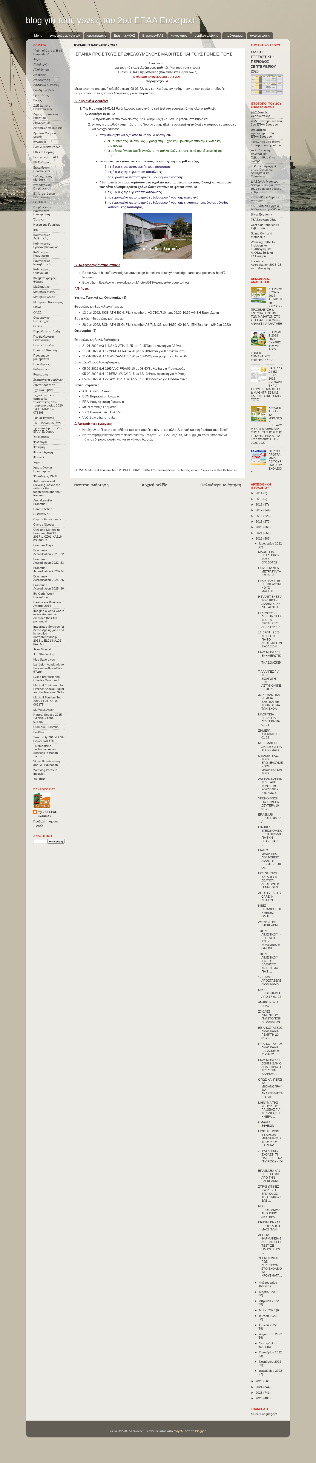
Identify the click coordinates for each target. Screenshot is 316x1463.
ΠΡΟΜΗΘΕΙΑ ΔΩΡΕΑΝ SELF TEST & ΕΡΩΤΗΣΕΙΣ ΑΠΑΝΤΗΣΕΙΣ (270, 619)
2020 (259, 527)
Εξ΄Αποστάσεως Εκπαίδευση (44, 195)
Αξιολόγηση (41, 69)
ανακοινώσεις (260, 35)
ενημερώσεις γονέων (65, 35)
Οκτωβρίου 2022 (270, 1352)
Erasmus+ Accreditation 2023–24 (48, 569)
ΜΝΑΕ (37, 307)
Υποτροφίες (41, 436)
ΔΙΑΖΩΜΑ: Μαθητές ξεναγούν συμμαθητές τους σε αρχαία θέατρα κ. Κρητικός (266, 187)
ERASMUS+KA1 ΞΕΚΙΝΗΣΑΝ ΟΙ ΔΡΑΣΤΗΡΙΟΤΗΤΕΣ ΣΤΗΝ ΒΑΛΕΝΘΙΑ (270, 1067)
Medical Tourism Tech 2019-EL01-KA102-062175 (122, 470)
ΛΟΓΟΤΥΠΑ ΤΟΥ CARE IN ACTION (269, 896)
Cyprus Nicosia (43, 524)
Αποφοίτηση (41, 80)
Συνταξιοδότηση (44, 384)
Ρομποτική (40, 374)
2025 (259, 1392)
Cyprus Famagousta (47, 519)
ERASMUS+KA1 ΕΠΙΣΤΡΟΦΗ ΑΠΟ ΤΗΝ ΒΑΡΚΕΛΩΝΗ (269, 1176)
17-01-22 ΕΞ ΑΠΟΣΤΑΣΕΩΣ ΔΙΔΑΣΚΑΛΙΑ (269, 981)
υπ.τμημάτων (96, 35)
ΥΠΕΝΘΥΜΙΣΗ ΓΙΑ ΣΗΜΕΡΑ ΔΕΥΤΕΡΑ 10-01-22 (269, 804)
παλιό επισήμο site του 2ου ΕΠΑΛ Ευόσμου (266, 122)
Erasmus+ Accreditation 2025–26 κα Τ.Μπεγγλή (266, 265)
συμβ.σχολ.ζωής (206, 35)
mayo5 (178, 1431)
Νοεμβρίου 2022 (270, 1361)
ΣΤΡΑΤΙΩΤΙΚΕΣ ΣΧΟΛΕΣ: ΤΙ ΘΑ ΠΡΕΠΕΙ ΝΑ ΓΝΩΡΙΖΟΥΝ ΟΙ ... (270, 1158)
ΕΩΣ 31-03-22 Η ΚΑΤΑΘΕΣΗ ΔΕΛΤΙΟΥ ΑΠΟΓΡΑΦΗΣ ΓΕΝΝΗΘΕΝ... (269, 880)
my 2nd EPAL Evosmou (47, 814)
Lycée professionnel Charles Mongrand (46, 678)
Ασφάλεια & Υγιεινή (46, 85)
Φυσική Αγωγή (43, 452)
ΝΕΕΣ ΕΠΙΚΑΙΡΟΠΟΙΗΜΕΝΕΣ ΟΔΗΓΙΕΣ (269, 911)
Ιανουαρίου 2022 (270, 543)
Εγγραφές (39, 141)
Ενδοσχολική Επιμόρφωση (42, 186)
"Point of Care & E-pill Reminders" (48, 52)
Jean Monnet (42, 649)
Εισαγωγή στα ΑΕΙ (45, 157)
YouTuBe (39, 778)
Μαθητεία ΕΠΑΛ (44, 291)
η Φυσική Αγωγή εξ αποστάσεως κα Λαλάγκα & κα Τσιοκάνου (263, 171)
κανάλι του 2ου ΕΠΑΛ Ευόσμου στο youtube (266, 143)
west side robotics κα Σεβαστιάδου (265, 226)
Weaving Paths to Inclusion (45, 771)
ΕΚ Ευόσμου (42, 162)
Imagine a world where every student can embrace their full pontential (48, 616)
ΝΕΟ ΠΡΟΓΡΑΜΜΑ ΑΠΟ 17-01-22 (269, 993)
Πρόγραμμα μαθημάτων (41, 357)
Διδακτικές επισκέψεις (47, 128)
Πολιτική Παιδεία (44, 345)
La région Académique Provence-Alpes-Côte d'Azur (48, 668)
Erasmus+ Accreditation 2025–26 (48, 586)
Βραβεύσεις (41, 95)
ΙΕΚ (35, 229)
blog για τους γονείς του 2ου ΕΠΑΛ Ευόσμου (110, 20)
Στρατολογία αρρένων (48, 379)
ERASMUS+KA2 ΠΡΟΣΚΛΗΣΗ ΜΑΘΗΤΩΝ (269, 1226)
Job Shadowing (43, 654)
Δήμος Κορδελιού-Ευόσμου (45, 116)
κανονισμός (179, 35)
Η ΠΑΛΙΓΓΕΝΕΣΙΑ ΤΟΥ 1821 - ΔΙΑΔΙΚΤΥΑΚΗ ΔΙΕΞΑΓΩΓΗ (270, 602)
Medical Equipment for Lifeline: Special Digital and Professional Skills (48, 689)
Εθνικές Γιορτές (43, 152)
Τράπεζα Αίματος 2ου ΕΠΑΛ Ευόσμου (47, 430)
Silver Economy (261, 214)
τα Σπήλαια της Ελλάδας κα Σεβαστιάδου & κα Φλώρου (263, 156)
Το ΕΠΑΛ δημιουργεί (47, 423)
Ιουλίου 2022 (268, 1325)
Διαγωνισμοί (41, 122)
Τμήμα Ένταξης (43, 417)
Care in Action (42, 509)
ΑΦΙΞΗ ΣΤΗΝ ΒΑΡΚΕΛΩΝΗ (268, 923)
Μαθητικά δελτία (44, 297)
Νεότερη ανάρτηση (91, 485)
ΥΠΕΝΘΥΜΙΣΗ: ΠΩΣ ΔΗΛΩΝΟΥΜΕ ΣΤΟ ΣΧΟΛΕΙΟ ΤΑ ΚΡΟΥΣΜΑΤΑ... (270, 1267)
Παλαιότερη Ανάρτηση (220, 485)
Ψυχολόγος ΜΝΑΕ (45, 476)
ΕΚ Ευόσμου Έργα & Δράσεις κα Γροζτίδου (265, 207)
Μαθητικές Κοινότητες (48, 302)
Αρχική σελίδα (154, 485)
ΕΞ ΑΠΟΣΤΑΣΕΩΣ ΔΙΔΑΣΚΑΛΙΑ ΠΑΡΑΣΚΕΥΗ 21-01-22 (270, 1049)
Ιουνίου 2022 (268, 1315)
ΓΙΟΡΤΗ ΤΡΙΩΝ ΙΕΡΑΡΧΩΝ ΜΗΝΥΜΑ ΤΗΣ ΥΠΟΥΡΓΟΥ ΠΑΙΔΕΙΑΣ (269, 1138)
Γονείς (37, 100)
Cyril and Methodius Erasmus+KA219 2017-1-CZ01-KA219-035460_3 (48, 535)
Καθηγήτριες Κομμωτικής (41, 254)
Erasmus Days (43, 545)
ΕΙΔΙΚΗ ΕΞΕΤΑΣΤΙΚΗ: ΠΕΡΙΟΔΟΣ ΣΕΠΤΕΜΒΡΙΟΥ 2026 (263, 61)
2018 (259, 516)
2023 (259, 1381)
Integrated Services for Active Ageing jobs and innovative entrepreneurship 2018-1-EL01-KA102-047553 (48, 635)
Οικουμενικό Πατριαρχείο (41, 319)
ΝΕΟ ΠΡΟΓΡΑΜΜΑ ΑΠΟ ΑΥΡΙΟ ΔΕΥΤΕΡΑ (269, 1211)
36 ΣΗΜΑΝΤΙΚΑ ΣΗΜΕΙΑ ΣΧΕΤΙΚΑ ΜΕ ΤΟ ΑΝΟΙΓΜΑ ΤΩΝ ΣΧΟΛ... (269, 702)
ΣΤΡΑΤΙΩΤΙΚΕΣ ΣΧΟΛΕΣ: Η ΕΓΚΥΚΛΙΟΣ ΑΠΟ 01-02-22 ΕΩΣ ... (269, 1193)
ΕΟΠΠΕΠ (39, 202)
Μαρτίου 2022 (268, 1292)
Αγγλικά (38, 59)
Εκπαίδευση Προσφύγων (41, 169)
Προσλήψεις (41, 364)
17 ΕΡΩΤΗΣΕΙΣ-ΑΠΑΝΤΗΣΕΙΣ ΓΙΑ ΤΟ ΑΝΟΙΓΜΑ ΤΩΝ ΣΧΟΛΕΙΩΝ (270, 639)
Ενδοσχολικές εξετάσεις (42, 178)
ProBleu (38, 732)
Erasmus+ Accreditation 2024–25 (48, 578)
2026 (259, 1398)
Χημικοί (38, 462)
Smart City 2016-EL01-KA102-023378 (48, 739)
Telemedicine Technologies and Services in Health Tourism (197, 470)
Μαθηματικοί (41, 286)
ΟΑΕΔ (37, 312)
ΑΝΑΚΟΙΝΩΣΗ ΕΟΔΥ (268, 1004)
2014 (259, 493)
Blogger (200, 1431)
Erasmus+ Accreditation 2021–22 (48, 552)
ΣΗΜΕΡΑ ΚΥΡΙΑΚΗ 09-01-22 (268, 734)
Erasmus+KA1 (152, 35)
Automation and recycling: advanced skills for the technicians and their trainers (47, 488)
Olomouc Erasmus (45, 727)
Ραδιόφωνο (41, 369)
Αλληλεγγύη (41, 64)
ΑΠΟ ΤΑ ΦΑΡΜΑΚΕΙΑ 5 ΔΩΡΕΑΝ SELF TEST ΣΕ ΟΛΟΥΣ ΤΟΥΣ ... (270, 1243)
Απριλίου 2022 (269, 1301)
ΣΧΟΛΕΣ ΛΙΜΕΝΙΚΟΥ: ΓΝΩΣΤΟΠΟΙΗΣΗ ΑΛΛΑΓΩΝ (269, 1017)
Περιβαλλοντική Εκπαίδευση (43, 338)
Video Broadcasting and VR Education (46, 763)
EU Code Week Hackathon (43, 595)
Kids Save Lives (44, 659)
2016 (259, 504)
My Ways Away (43, 709)
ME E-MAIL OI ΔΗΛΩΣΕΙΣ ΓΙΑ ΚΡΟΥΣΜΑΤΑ (269, 747)
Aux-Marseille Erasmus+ (42, 502)
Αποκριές (39, 74)
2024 (259, 1387)
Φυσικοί (38, 457)
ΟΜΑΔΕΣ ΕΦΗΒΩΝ (266, 1124)
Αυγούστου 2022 (270, 1334)
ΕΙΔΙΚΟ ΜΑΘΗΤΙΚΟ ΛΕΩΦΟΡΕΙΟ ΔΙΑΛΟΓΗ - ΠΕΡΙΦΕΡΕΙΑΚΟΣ (269, 859)
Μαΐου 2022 (267, 1310)
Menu (38, 35)
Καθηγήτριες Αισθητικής (41, 236)
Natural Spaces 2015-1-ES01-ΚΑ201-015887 (48, 718)
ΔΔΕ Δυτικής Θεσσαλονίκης (43, 107)
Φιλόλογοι (40, 442)
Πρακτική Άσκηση (45, 350)
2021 (259, 533)
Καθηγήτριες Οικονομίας (41, 271)
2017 (259, 510)
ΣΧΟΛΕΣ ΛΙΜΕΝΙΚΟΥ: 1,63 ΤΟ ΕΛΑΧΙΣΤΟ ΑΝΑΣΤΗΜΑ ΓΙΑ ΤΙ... (268, 963)
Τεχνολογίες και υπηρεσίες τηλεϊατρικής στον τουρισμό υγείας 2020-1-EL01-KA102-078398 (48, 404)
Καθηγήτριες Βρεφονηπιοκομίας (45, 245)
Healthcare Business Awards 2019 (47, 604)
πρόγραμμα (234, 35)
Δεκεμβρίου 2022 (270, 1370)
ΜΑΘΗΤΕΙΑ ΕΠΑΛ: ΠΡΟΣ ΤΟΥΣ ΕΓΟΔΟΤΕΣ (268, 557)
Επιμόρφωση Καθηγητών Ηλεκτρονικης (42, 211)
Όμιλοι (37, 326)
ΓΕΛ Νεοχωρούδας (263, 219)
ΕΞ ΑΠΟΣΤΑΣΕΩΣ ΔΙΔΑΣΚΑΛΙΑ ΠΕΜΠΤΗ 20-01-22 (270, 1033)
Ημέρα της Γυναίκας (46, 224)
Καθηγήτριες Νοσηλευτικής (42, 262)
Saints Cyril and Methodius (261, 235)
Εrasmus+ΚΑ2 (124, 35)
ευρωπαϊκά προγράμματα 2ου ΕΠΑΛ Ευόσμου (263, 133)
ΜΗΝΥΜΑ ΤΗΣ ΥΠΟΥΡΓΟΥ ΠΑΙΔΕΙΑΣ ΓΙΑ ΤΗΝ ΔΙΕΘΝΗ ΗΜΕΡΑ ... (269, 1109)
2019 (259, 521)
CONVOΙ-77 (41, 514)
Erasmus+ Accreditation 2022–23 (48, 561)
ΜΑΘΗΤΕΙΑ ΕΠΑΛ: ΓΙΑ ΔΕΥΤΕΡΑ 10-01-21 (269, 720)
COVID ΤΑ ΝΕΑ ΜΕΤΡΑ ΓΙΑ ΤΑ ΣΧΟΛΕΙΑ (269, 571)
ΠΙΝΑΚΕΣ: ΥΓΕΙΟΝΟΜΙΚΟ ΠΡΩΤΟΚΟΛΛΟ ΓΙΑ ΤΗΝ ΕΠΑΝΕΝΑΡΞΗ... (270, 836)
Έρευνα (38, 219)
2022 (259, 538)
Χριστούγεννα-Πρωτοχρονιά (43, 469)
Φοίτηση (39, 447)
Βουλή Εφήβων (43, 90)
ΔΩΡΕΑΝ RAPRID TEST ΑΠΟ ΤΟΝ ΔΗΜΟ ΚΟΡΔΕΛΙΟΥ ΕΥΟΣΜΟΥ (270, 785)
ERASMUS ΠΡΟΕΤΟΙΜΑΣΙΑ (270, 818)
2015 (259, 499)
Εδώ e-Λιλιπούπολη (46, 147)
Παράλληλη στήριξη (46, 331)
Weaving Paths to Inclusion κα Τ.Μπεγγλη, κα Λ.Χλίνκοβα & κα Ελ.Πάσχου (263, 249)
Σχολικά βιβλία (43, 390)
